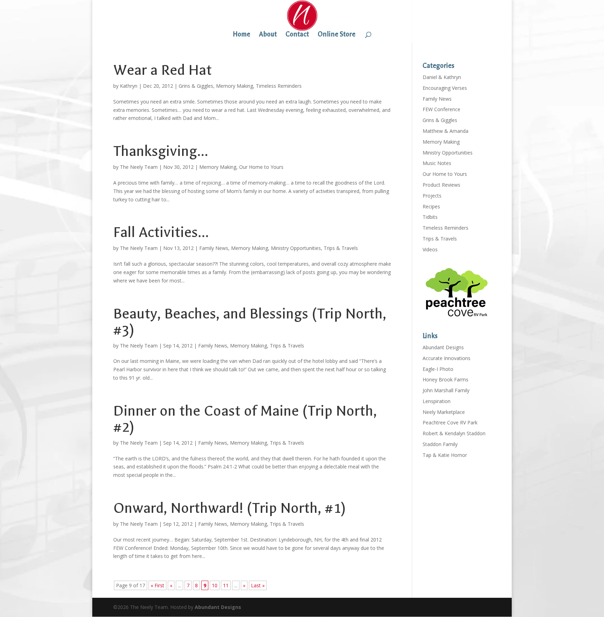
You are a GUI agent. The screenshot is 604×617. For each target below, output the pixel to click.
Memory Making (234, 85)
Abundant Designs (443, 347)
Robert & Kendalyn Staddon (454, 433)
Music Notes (437, 163)
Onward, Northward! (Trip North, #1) (229, 508)
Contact (297, 35)
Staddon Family (440, 444)
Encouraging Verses (445, 88)
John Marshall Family (446, 390)
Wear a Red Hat (162, 70)
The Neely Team (139, 167)
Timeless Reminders (279, 85)
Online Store (336, 35)
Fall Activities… (161, 232)
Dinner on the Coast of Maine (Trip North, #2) (245, 419)
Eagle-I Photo (438, 369)
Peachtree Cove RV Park (450, 422)
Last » (258, 585)
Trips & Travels (341, 248)
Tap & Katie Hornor (445, 455)
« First (157, 585)
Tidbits (430, 217)
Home (241, 35)
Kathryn (128, 85)
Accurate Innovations (446, 358)
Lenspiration (437, 401)
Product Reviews (441, 184)
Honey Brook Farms (445, 379)
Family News (213, 248)
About (268, 35)
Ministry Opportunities (296, 248)
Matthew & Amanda (445, 131)
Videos (430, 249)
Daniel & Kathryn (442, 77)
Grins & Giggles (196, 85)
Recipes (431, 206)
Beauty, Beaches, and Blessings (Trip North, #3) (249, 321)
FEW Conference (441, 109)
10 (214, 585)
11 (226, 585)
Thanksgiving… (160, 151)
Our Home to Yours (261, 167)
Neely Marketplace (444, 412)
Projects (432, 195)
